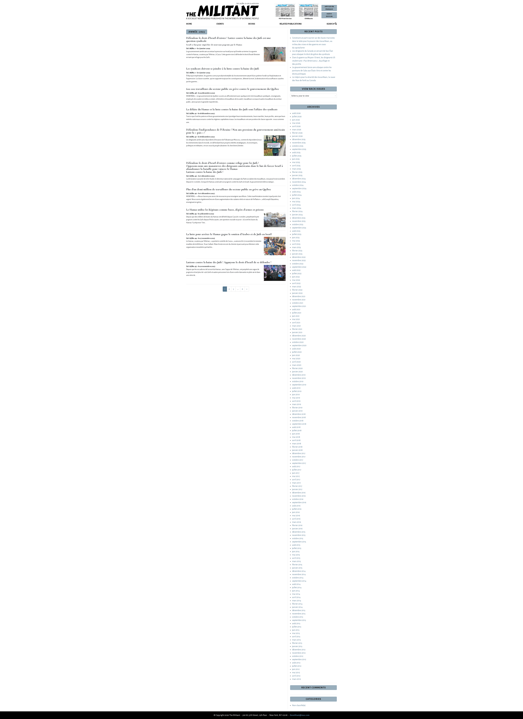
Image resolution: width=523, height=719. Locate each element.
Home (189, 24)
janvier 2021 (297, 332)
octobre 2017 (297, 460)
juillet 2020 (297, 352)
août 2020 (296, 349)
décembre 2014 (298, 571)
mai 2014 (296, 594)
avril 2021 (296, 322)
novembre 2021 (298, 300)
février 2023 (297, 251)
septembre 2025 (299, 149)
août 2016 (296, 506)
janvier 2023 (297, 254)
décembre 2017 (298, 453)
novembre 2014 (299, 574)
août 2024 (296, 192)
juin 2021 (295, 316)
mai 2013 (296, 633)
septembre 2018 (299, 424)
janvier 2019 (297, 411)
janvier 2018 (297, 450)
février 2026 (297, 133)
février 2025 (297, 172)
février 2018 (297, 447)
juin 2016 (296, 512)
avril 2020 (296, 362)
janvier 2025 (297, 175)
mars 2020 (296, 365)
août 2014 (296, 584)
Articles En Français (329, 8)
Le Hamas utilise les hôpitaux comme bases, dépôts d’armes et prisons (225, 209)
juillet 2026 (297, 116)
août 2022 (296, 270)
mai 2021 (296, 319)
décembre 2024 (299, 179)
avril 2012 (296, 676)
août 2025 (296, 152)
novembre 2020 (299, 339)
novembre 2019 (299, 378)
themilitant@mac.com (299, 715)
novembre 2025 (299, 143)
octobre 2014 (297, 578)
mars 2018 (296, 443)
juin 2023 (295, 237)
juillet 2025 (296, 156)
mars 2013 (296, 640)
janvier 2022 (297, 293)
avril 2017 (296, 479)
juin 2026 (296, 120)
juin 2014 (296, 591)
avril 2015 (296, 558)
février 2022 (297, 290)
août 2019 (296, 388)
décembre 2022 (298, 257)
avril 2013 (296, 636)
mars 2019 (296, 404)
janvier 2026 (297, 136)
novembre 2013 (298, 614)
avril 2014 (296, 597)
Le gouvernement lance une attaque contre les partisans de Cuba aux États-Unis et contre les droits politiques (312, 70)
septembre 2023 (299, 228)
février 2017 (297, 486)
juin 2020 (296, 355)
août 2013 (296, 623)
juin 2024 (296, 198)
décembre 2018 (298, 414)
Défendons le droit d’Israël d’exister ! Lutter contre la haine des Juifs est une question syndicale (228, 39)
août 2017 (296, 466)
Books (251, 24)
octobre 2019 (297, 381)
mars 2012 (296, 679)
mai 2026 (296, 123)
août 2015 (296, 545)
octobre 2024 (297, 185)
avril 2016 (296, 519)
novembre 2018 (299, 417)
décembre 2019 (298, 375)
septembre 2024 (299, 188)
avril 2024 (296, 205)
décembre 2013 (298, 610)
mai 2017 (296, 476)
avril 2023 (296, 244)
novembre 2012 (298, 653)
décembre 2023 (298, 218)
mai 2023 (296, 241)
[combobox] (313, 96)
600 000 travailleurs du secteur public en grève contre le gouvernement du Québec (232, 89)
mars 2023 (296, 247)
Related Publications (291, 24)
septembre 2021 (299, 306)
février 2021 (297, 329)
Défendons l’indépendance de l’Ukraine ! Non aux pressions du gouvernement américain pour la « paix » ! (235, 131)
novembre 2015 (298, 535)
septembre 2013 (299, 620)
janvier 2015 (297, 568)
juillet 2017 (296, 470)
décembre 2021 (298, 296)
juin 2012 (295, 669)
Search (330, 24)
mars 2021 (296, 326)
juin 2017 (295, 473)
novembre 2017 (298, 457)
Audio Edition (329, 15)
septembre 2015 (299, 542)
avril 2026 (296, 126)
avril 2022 (296, 283)
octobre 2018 (297, 421)
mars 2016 (296, 522)
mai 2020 (296, 358)
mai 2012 (296, 672)
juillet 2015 (296, 548)
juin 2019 (296, 394)
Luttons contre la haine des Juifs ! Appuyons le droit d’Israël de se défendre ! (228, 262)
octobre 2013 (297, 617)
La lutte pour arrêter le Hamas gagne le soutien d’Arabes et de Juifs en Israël (229, 234)
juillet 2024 (297, 195)
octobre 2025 (297, 146)
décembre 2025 (298, 139)
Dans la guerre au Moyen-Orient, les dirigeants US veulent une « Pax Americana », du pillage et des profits (313, 60)
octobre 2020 (298, 342)
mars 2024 (296, 208)
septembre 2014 (299, 581)
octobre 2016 (297, 499)
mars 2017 (296, 483)
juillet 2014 (296, 587)
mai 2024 (296, 201)
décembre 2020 (299, 336)
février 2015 (297, 565)
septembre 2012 (299, 659)
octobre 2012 (297, 656)
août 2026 (296, 113)
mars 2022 (296, 287)
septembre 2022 (299, 267)
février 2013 (297, 643)
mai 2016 (296, 515)
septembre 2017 (299, 463)
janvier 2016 (297, 529)
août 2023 (296, 231)
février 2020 (297, 368)
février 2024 (297, 211)
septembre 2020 (299, 345)
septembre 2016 (299, 502)
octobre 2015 (297, 538)
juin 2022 (296, 277)
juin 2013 (295, 630)
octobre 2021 (297, 303)
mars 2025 (296, 169)
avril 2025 (296, 165)
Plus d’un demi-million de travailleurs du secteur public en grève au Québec (228, 189)
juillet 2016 (296, 509)
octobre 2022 (297, 264)
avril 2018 (296, 440)
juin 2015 (295, 551)
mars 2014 (296, 600)
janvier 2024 (297, 215)
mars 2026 (296, 130)
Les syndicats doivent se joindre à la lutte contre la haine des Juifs (222, 68)
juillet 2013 (296, 627)
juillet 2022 (296, 273)
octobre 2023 (297, 224)
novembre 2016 (299, 496)
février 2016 (297, 525)
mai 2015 (296, 555)
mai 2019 (296, 398)
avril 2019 (296, 401)
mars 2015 (296, 561)
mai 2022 (296, 280)
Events (220, 24)
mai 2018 (296, 437)
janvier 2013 (297, 646)
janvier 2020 (297, 372)
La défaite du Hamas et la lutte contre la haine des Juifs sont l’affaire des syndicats (231, 109)
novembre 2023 (298, 221)
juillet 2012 (296, 666)
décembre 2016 (298, 493)
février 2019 (297, 408)
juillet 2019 (296, 391)
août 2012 (296, 663)
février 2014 (297, 604)
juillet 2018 (296, 430)
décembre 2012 (298, 650)
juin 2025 (296, 159)
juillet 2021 (296, 313)
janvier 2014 (297, 607)
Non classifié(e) (299, 705)
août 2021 (296, 309)
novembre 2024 (299, 182)
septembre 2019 (299, 385)
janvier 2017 (297, 489)
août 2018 (296, 427)
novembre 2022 (299, 260)
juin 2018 (296, 434)
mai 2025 (296, 162)
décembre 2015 (298, 532)
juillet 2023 (296, 234)
